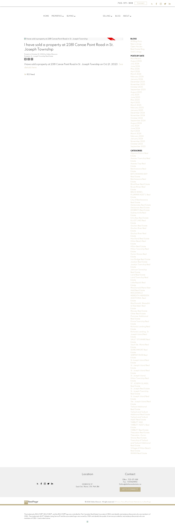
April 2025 (135, 102)
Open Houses (136, 47)
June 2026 (135, 66)
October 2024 (137, 118)
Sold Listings (136, 52)
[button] (152, 4)
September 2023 (138, 146)
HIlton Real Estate (138, 246)
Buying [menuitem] (70, 16)
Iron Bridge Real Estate (140, 259)
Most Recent (136, 59)
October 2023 (137, 144)
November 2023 (138, 141)
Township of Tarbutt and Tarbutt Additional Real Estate (141, 443)
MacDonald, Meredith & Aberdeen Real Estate (140, 306)
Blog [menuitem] (117, 16)
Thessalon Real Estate (140, 433)
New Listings (136, 44)
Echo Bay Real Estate (139, 218)
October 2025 (137, 87)
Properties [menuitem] (57, 16)
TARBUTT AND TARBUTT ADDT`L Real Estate (140, 424)
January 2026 (137, 79)
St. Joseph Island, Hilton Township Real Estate (140, 378)
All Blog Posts (136, 41)
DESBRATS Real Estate (140, 210)
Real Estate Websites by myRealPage (138, 502)
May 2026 (135, 69)
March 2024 (136, 134)
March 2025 (136, 105)
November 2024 (138, 115)
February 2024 (137, 136)
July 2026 (135, 64)
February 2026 (137, 77)
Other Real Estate (138, 314)
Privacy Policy (120, 502)
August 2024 (136, 123)
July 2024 (135, 126)
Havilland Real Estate (140, 239)
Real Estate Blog (138, 49)
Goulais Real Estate (139, 226)
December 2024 (138, 113)
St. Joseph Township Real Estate (42, 56)
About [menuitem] (126, 16)
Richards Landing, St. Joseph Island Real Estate (140, 334)
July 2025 (135, 95)
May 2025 (135, 100)
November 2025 (138, 84)
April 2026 (135, 71)
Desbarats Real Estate (140, 208)
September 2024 (138, 121)
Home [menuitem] (46, 16)
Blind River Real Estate (140, 184)
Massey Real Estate (139, 311)
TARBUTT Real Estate (139, 430)
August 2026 (136, 61)
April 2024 (135, 131)
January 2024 (137, 139)
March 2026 (136, 74)
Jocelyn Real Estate (139, 262)
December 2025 (138, 82)
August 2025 (136, 92)
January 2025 (137, 110)
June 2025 (135, 97)
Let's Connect (130, 489)
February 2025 (137, 108)
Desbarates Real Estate (141, 205)
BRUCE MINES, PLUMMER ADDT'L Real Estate (140, 194)
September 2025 (138, 90)
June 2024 (135, 128)
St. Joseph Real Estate (140, 389)
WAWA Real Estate (139, 453)
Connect (140, 3)
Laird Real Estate (138, 275)
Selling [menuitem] (106, 16)
